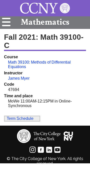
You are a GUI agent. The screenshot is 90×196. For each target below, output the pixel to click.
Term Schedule (20, 118)
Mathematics (45, 22)
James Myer (19, 78)
